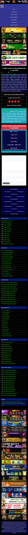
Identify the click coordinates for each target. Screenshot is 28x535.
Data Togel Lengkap (7, 335)
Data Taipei (5, 327)
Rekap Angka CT (8, 196)
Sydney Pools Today (14, 403)
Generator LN (8, 191)
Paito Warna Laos (7, 265)
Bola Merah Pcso (7, 353)
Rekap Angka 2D (14, 199)
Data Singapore (6, 310)
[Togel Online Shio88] (14, 512)
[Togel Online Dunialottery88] (14, 484)
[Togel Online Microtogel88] (14, 412)
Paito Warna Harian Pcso (8, 380)
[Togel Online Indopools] (14, 506)
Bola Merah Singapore (8, 342)
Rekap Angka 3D (21, 196)
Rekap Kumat (14, 194)
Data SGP (19, 526)
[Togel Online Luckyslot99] (14, 473)
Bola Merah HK (6, 344)
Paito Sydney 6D (14, 25)
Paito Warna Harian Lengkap (9, 395)
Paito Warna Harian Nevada (9, 389)
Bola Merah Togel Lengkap (9, 363)
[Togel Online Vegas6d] (14, 434)
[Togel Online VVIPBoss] (14, 30)
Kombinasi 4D (8, 211)
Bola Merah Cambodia (8, 348)
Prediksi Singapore (7, 222)
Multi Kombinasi (21, 206)
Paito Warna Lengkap (8, 276)
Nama (4, 171)
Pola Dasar (14, 204)
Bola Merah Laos (7, 357)
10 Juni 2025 (4, 72)
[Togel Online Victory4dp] (14, 423)
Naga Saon (22, 524)
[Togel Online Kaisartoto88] (14, 462)
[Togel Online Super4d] (14, 41)
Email (4, 177)
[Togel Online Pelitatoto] (14, 57)
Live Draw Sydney (14, 17)
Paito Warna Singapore (8, 250)
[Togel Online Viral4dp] (14, 63)
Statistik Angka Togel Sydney (9, 286)
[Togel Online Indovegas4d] (14, 517)
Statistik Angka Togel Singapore (10, 282)
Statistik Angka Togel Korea (9, 295)
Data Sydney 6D (6, 333)
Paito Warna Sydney (7, 254)
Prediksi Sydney (6, 227)
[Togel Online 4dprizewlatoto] (14, 456)
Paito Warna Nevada (7, 269)
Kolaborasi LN (21, 211)
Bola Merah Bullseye (7, 350)
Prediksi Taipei (6, 239)
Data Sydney (6, 314)
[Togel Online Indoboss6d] (14, 418)
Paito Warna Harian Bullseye (9, 378)
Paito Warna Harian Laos (8, 385)
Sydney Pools (14, 528)
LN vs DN (14, 208)
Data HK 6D (5, 331)
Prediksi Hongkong (7, 224)
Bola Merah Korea (7, 355)
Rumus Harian (21, 191)
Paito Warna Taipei (7, 267)
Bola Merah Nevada (7, 361)
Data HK (15, 526)
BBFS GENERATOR (14, 189)
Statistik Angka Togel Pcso (9, 293)
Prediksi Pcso (6, 233)
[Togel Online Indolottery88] (14, 495)
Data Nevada (6, 329)
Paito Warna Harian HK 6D (9, 391)
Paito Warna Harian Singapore (9, 370)
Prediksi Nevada (6, 241)
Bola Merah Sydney (7, 346)
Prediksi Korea (6, 235)
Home (14, 9)
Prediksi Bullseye (7, 231)
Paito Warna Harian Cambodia (9, 376)
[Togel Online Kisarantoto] (14, 52)
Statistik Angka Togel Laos (9, 297)
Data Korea (5, 323)
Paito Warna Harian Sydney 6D (10, 393)
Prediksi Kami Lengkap (8, 244)
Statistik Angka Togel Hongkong (10, 284)
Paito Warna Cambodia (8, 257)
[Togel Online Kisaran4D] (14, 46)
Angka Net (7, 524)
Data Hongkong (6, 312)
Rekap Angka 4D (8, 201)
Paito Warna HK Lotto (22, 530)
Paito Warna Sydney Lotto (13, 530)
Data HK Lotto (4, 531)
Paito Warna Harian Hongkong (9, 372)
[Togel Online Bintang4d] (14, 445)
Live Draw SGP (14, 14)
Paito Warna (14, 19)
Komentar (11, 72)
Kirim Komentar (6, 183)
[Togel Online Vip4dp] (14, 478)
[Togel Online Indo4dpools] (14, 467)
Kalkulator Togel (14, 213)
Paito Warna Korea (7, 263)
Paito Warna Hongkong (8, 252)
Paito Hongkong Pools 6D (7, 221)
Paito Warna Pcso (7, 261)
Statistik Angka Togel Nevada (9, 301)
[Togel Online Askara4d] (14, 440)
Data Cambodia (6, 316)
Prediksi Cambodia (7, 229)
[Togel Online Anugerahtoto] (14, 489)
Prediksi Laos (6, 237)
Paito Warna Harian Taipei (8, 387)
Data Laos (5, 325)
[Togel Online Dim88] (14, 35)
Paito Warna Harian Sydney (9, 374)
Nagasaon (8, 402)
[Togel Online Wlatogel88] (14, 451)
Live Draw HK (14, 12)
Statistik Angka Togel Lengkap (10, 303)
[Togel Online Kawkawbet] (14, 429)
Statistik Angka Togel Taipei (9, 299)
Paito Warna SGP (11, 526)
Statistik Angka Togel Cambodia (10, 289)
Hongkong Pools (20, 528)
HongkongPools (5, 530)
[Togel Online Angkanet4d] (14, 501)
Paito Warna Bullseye (8, 259)
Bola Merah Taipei (7, 359)
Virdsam (3, 402)
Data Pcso (5, 321)
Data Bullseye (6, 318)
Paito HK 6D (14, 22)
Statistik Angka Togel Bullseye (10, 291)
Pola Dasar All (21, 201)
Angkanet (10, 528)
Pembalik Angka (8, 206)
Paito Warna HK (12, 524)
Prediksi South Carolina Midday (9, 74)
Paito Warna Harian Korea (8, 382)
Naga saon (14, 402)
